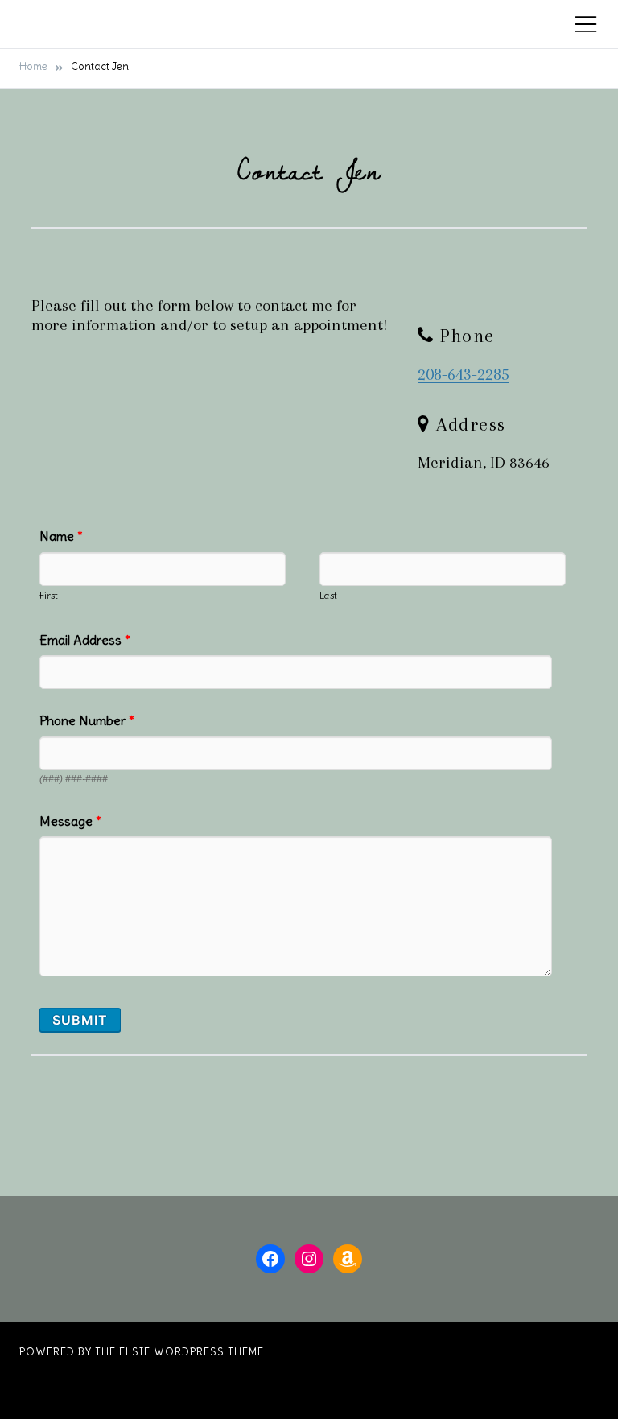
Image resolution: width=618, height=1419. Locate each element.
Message (70, 821)
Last (328, 595)
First (48, 595)
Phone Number (86, 720)
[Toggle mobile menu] (586, 24)
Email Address (84, 640)
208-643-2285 (463, 374)
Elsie (134, 1352)
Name (61, 536)
